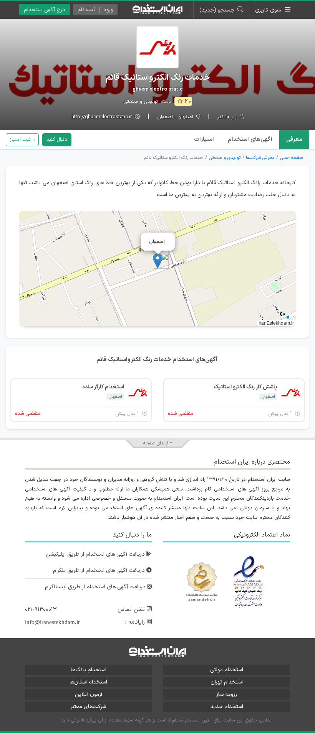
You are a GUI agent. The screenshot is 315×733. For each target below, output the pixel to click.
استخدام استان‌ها (88, 682)
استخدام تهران (227, 682)
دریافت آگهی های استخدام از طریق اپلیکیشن (96, 554)
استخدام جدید (227, 707)
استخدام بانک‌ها (88, 670)
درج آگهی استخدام (44, 10)
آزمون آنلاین (88, 694)
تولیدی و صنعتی (140, 102)
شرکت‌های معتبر (88, 707)
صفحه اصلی (291, 157)
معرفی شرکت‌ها (260, 157)
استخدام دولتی (226, 670)
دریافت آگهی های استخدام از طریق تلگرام (99, 570)
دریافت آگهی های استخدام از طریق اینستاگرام (96, 587)
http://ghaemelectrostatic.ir (102, 117)
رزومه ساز (226, 694)
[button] (157, 261)
